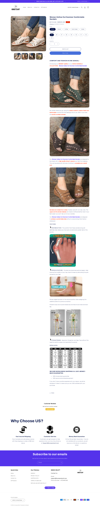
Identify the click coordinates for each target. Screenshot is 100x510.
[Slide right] (44, 56)
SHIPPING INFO (35, 478)
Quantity (52, 41)
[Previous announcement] (34, 1)
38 (66, 34)
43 (51, 37)
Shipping (52, 24)
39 (71, 34)
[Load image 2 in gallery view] (24, 56)
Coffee (66, 29)
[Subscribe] (61, 462)
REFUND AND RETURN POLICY (38, 483)
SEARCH (33, 473)
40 (76, 34)
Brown (59, 29)
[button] (81, 7)
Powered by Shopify (24, 505)
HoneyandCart (17, 505)
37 (61, 34)
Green (82, 29)
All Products (14, 480)
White (52, 29)
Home (12, 473)
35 (51, 34)
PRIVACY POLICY (35, 475)
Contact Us (13, 478)
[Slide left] (12, 56)
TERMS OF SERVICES (36, 480)
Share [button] (52, 392)
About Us (13, 475)
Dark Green (75, 29)
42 (86, 34)
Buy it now (65, 53)
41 (81, 34)
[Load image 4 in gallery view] (39, 56)
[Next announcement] (65, 1)
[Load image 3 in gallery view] (32, 56)
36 (56, 34)
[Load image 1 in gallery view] (17, 56)
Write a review (50, 409)
